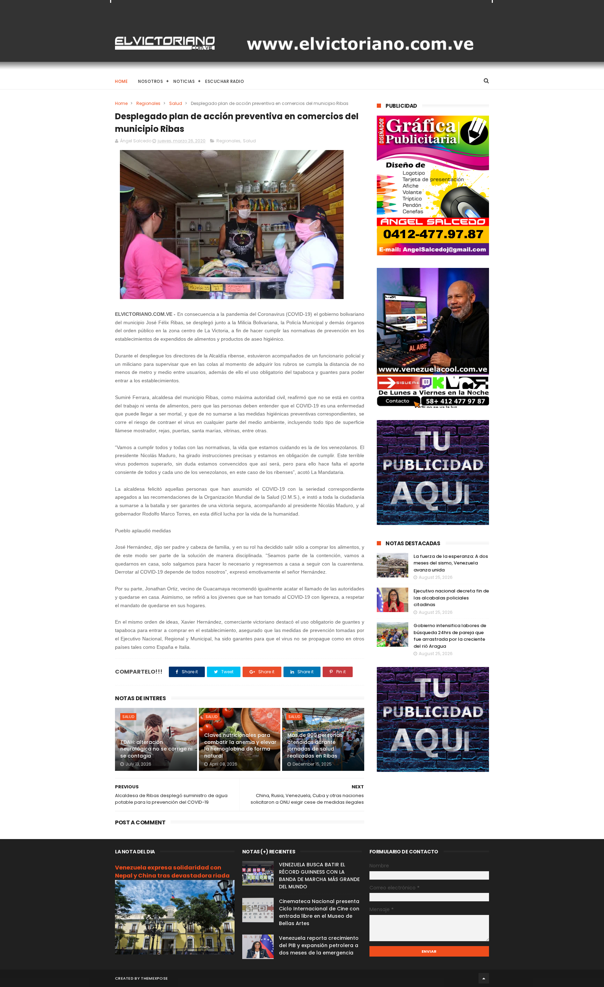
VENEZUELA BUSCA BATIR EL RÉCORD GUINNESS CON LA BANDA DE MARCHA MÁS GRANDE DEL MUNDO (319, 875)
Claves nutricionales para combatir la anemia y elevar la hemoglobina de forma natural (240, 745)
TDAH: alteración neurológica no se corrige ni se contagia (156, 749)
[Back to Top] (484, 978)
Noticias (184, 81)
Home (121, 81)
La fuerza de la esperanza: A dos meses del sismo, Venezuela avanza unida (451, 563)
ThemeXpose (154, 978)
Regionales (148, 103)
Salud (175, 103)
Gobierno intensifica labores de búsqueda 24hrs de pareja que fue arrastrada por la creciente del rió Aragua (450, 635)
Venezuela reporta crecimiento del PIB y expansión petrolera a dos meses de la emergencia (319, 945)
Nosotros (150, 81)
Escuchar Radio (224, 81)
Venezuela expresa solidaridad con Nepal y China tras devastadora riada (172, 872)
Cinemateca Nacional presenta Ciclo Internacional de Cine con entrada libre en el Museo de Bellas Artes (319, 912)
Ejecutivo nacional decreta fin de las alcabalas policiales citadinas (451, 598)
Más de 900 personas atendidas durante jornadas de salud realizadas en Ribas (315, 745)
